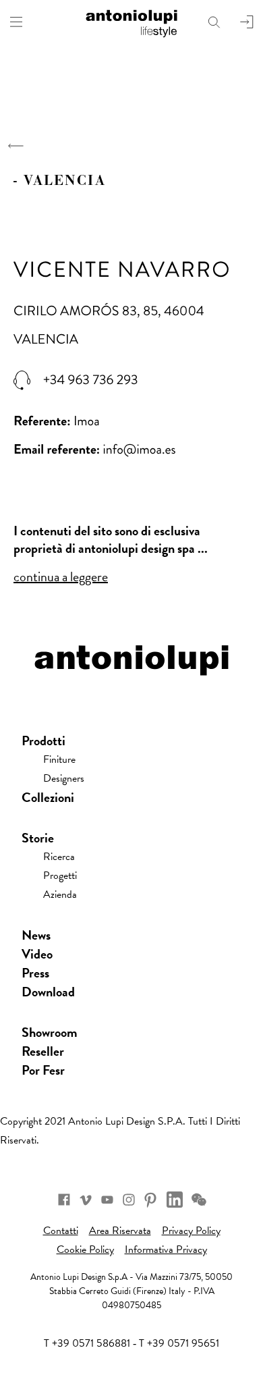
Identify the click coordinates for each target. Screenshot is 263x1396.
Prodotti (43, 740)
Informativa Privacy (166, 1249)
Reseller (43, 1051)
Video (37, 954)
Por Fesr (43, 1070)
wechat (199, 1199)
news (36, 935)
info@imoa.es (139, 449)
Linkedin (175, 1199)
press (35, 973)
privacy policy (191, 1231)
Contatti (60, 1231)
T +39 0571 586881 (87, 1343)
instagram (129, 1199)
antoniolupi (132, 21)
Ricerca (59, 857)
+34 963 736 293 (90, 380)
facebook (64, 1199)
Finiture (59, 759)
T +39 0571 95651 (179, 1343)
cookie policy (85, 1249)
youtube (107, 1199)
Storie (38, 838)
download (48, 992)
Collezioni (48, 797)
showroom (50, 1032)
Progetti (60, 875)
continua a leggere (60, 576)
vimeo (85, 1199)
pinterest (150, 1199)
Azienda (60, 894)
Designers (63, 778)
